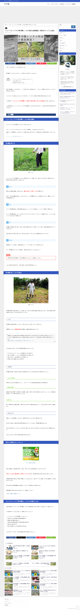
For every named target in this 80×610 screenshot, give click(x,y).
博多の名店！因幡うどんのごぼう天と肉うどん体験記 (67, 105)
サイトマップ (7, 601)
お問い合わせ (7, 599)
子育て (61, 40)
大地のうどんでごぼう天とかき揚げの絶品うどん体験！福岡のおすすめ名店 (67, 93)
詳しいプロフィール (67, 86)
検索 (60, 24)
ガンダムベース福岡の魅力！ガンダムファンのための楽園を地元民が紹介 (67, 112)
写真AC (32, 172)
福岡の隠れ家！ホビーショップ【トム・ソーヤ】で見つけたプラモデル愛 (67, 109)
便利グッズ (62, 37)
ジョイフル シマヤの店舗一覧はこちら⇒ (14, 136)
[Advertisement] (40, 14)
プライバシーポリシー (8, 603)
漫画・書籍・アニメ (63, 45)
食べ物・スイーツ (63, 32)
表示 (12, 114)
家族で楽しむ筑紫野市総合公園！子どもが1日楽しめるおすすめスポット (67, 97)
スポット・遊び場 (63, 35)
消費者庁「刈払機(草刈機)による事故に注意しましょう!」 (22, 340)
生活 (7, 543)
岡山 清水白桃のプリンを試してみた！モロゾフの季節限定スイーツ (67, 101)
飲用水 (61, 50)
